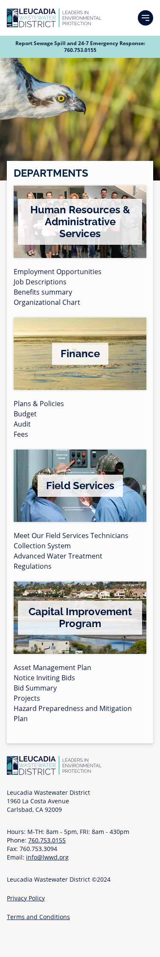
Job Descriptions (40, 282)
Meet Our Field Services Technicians (71, 535)
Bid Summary (35, 688)
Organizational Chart (47, 302)
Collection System (42, 545)
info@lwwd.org (47, 857)
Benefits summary (43, 292)
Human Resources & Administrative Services (80, 221)
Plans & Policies (39, 403)
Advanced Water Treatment (58, 556)
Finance (80, 353)
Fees (21, 434)
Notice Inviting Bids (44, 677)
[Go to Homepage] (54, 18)
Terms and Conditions (38, 917)
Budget (25, 413)
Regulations (33, 566)
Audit (22, 424)
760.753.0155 (80, 50)
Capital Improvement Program (80, 617)
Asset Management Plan (52, 667)
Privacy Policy (26, 898)
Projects (27, 698)
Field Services (80, 485)
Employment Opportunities (58, 271)
